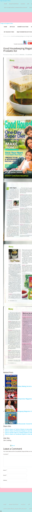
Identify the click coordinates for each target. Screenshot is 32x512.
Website (5, 480)
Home (5, 3)
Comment (6, 454)
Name (5, 470)
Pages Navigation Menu (5, 0)
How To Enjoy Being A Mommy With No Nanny (15, 7)
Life (28, 3)
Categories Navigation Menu (6, 23)
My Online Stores (9, 32)
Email (5, 475)
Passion (23, 3)
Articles (12, 26)
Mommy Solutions (13, 3)
